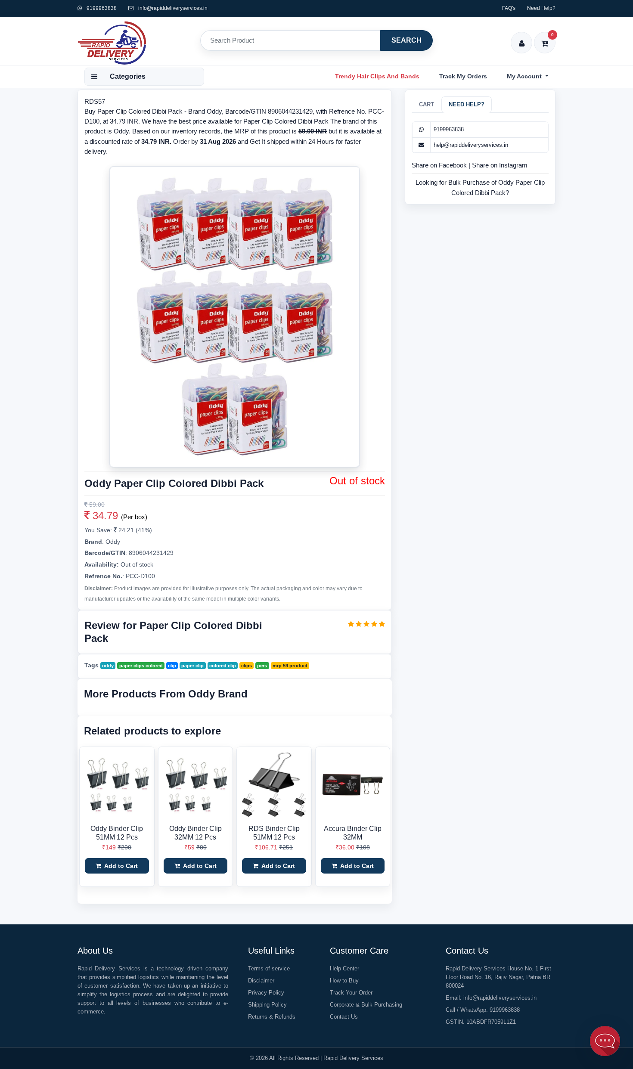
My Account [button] (525, 76)
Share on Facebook (440, 165)
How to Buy (344, 980)
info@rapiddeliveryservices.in (173, 8)
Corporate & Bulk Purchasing (366, 1004)
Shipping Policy (267, 1004)
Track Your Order (351, 992)
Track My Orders (463, 76)
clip (172, 665)
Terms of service (269, 968)
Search (406, 40)
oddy (108, 665)
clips (246, 665)
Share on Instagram (500, 165)
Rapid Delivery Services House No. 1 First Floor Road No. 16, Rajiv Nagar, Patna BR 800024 (498, 977)
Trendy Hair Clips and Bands (377, 76)
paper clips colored (141, 665)
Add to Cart (120, 865)
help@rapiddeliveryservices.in (471, 145)
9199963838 (101, 8)
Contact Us (344, 1016)
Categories (128, 76)
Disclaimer (261, 980)
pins (262, 665)
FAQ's (508, 8)
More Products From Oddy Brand (166, 694)
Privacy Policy (266, 992)
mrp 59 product (290, 665)
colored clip (222, 665)
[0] (545, 37)
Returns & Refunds (271, 1016)
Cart (426, 104)
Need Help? (541, 8)
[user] (521, 37)
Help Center (344, 968)
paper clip (192, 665)
